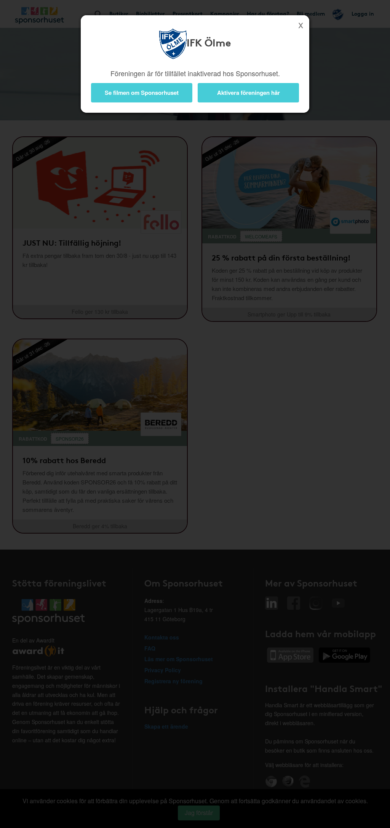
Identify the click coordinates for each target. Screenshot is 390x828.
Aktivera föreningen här (248, 92)
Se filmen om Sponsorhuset (142, 92)
